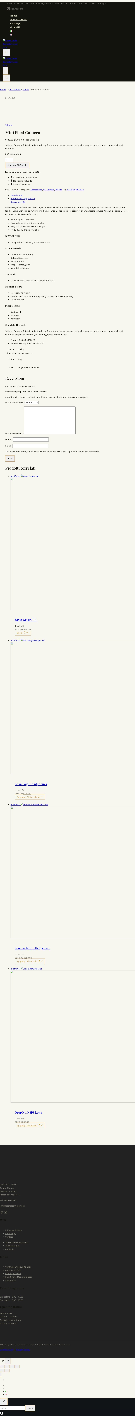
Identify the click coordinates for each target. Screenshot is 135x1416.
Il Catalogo (10, 1233)
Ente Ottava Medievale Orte (18, 1277)
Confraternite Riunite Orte (18, 1267)
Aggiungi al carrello (17, 165)
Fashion (71, 189)
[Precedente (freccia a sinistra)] (2, 1370)
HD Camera (48, 189)
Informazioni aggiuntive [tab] (23, 198)
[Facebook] (1, 1213)
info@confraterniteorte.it (12, 1206)
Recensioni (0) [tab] (18, 202)
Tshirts (8, 125)
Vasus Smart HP (25, 620)
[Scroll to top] (2, 1361)
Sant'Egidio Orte (13, 1273)
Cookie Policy (6, 1349)
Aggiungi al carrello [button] (27, 797)
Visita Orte (10, 1280)
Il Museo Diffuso (13, 1230)
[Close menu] (0, 1374)
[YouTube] (5, 1213)
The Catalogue (12, 1245)
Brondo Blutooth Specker (32, 948)
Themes (80, 189)
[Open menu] (5, 70)
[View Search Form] (6, 52)
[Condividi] (12, 1366)
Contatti (15, 27)
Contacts (9, 1249)
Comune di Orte (13, 1270)
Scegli (20, 633)
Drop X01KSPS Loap (28, 1112)
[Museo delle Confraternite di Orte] (12, 47)
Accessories (36, 189)
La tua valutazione (15, 402)
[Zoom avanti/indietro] (2, 1366)
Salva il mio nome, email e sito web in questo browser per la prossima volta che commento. (54, 451)
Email (9, 446)
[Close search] (4, 1401)
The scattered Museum (16, 1242)
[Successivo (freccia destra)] (7, 1370)
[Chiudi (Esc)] (17, 1366)
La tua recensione (14, 433)
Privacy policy (23, 1349)
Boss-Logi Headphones (31, 784)
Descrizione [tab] (16, 195)
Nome (9, 439)
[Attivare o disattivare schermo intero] (7, 1366)
